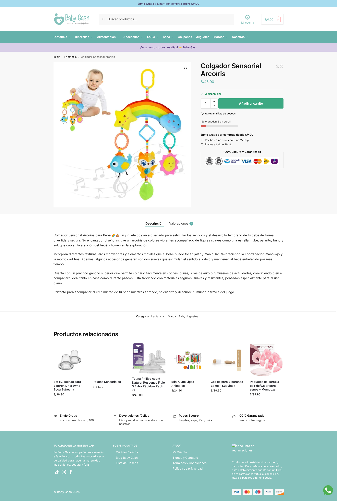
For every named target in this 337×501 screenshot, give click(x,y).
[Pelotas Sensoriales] (281, 66)
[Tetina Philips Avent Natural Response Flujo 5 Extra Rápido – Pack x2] (148, 358)
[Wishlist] (81, 349)
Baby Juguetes (188, 316)
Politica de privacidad (188, 468)
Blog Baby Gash (127, 458)
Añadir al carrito (251, 104)
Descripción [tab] (154, 223)
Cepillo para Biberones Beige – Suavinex (227, 384)
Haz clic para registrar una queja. (252, 477)
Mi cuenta (247, 22)
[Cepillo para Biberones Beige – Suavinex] (227, 360)
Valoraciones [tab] (180, 223)
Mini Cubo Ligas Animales (182, 384)
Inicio (57, 56)
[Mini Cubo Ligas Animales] (188, 360)
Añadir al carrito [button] (70, 402)
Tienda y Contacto (185, 458)
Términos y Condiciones (190, 463)
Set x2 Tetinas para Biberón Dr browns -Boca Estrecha (68, 385)
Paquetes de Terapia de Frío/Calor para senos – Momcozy (264, 385)
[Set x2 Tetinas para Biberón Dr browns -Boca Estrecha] (70, 360)
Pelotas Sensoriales (107, 382)
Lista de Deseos (127, 463)
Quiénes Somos (127, 452)
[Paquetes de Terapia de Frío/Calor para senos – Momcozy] (266, 360)
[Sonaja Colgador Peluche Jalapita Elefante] (278, 66)
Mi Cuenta (180, 452)
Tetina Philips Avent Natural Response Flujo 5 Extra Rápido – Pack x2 (148, 384)
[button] (272, 19)
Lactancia (70, 56)
